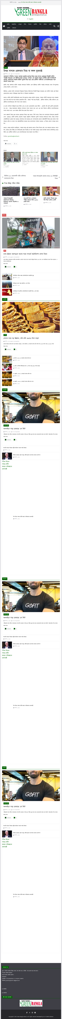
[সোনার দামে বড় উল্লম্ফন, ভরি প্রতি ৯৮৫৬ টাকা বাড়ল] (31, 317)
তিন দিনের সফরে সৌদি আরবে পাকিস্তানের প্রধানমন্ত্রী (23, 516)
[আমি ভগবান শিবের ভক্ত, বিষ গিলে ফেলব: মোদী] (51, 188)
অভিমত (45, 24)
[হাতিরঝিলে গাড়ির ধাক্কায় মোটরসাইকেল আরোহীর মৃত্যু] (7, 276)
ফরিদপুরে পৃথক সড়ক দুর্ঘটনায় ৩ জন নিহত (21, 283)
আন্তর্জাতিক (14, 24)
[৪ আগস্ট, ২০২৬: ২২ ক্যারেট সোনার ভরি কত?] (7, 359)
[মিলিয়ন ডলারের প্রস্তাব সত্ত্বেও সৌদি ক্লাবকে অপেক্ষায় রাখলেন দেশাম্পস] (7, 456)
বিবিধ (25, 24)
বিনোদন (29, 24)
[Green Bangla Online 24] (4, 26)
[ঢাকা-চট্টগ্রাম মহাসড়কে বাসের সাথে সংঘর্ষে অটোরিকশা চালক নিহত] (31, 233)
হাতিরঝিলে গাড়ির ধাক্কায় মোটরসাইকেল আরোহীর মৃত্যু (23, 275)
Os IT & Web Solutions (48, 1016)
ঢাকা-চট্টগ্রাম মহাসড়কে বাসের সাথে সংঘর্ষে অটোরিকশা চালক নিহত (25, 254)
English (31, 19)
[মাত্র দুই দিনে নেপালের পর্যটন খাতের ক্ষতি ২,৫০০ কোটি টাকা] (31, 188)
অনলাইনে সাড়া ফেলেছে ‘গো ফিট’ (14, 428)
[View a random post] (58, 26)
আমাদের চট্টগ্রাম (6, 425)
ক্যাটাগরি (5, 993)
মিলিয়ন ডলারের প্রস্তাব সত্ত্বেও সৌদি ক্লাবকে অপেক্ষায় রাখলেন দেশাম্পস (34, 2)
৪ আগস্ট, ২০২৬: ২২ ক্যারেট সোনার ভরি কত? (22, 358)
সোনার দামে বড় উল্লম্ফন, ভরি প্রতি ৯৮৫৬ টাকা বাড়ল (21, 338)
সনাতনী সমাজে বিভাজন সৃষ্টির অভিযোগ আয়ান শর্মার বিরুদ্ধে (14, 448)
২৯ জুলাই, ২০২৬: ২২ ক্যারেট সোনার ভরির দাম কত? (23, 381)
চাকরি (50, 24)
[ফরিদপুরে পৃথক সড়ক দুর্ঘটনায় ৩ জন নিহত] (7, 284)
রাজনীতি (35, 24)
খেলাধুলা (20, 24)
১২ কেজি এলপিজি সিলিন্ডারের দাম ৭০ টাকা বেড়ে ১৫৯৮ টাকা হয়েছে (26, 366)
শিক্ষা (40, 24)
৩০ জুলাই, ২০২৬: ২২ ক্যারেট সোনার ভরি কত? (22, 373)
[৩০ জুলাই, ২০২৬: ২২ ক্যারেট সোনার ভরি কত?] (7, 374)
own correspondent (16, 73)
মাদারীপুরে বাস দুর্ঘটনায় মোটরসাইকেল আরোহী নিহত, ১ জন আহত (26, 291)
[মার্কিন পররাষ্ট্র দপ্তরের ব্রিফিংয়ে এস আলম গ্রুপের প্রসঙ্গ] (31, 159)
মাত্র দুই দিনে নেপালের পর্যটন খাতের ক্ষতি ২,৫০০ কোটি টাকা (31, 200)
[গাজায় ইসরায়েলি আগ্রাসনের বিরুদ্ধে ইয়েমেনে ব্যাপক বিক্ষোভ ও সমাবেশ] (11, 188)
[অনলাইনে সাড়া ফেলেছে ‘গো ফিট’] (31, 407)
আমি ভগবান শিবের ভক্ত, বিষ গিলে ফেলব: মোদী (50, 199)
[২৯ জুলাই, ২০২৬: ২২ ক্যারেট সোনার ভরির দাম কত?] (7, 382)
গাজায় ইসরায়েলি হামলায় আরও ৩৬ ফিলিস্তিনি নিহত (45, 177)
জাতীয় (8, 24)
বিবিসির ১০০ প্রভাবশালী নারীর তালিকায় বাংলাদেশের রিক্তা (15, 177)
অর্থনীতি (8, 28)
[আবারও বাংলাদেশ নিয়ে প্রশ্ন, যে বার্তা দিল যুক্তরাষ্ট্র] (12, 157)
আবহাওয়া (14, 28)
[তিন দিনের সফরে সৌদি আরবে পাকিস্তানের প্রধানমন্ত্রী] (7, 517)
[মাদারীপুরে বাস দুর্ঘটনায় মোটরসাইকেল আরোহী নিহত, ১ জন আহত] (7, 292)
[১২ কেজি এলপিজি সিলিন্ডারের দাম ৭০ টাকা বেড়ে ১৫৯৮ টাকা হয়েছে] (7, 367)
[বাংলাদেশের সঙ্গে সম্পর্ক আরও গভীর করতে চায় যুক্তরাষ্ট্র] (49, 157)
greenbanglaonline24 (13, 136)
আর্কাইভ (4, 989)
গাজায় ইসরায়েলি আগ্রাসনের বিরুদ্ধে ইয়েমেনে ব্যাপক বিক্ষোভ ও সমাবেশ (11, 200)
